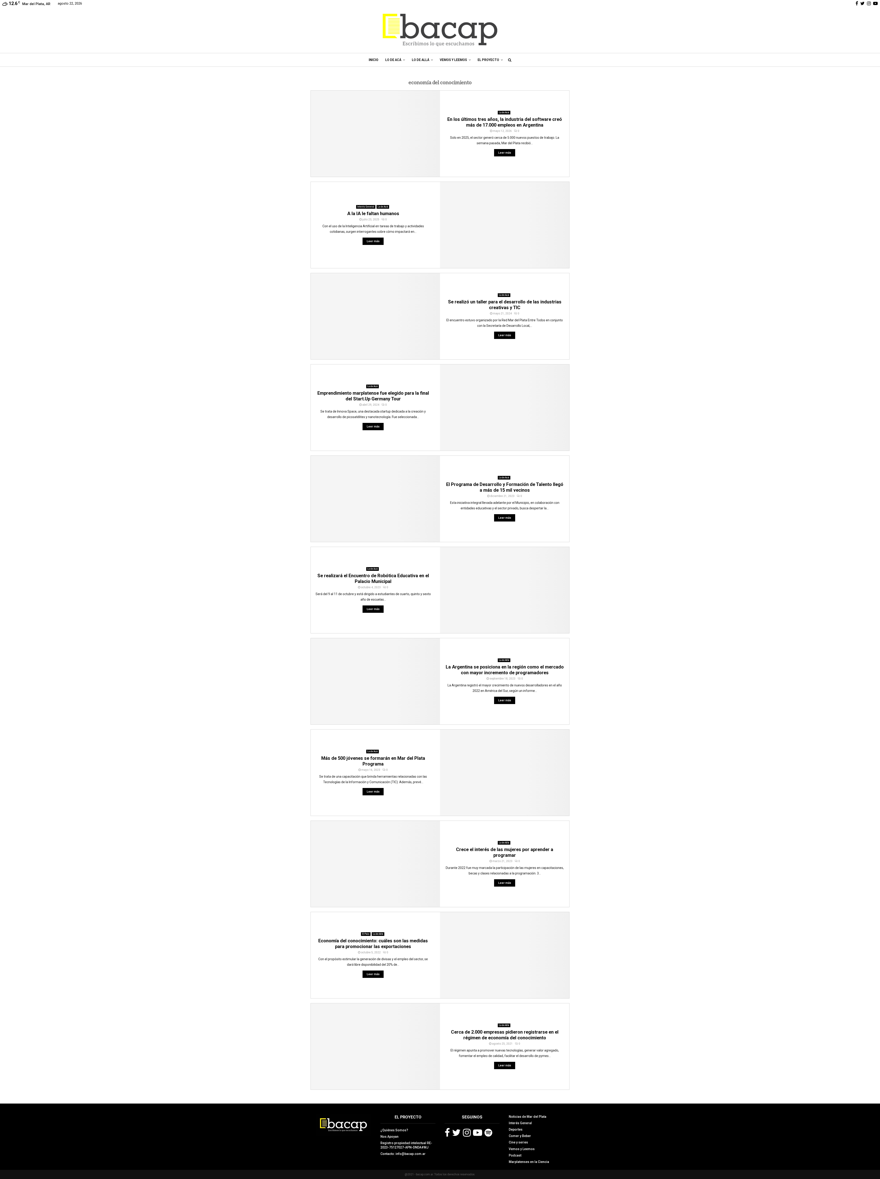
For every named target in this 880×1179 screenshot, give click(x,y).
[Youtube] (477, 1132)
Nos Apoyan (389, 1136)
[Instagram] (467, 1132)
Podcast (515, 1155)
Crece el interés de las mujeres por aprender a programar (504, 852)
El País (365, 934)
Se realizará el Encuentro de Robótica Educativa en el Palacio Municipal (373, 578)
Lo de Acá (393, 60)
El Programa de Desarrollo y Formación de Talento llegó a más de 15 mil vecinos (504, 487)
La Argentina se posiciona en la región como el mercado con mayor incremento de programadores (505, 669)
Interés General (365, 206)
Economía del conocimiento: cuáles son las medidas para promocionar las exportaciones (373, 943)
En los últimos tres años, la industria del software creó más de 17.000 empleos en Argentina (504, 122)
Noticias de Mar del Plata (527, 1116)
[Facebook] (447, 1132)
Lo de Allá (420, 60)
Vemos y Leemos (453, 60)
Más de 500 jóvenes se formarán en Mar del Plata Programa (373, 761)
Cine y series (518, 1142)
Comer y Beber (520, 1136)
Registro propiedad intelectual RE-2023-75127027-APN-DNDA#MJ (406, 1145)
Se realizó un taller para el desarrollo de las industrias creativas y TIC (504, 304)
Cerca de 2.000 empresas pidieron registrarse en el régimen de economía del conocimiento (504, 1034)
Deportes (515, 1129)
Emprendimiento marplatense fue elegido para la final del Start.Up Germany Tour (373, 396)
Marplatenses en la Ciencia (529, 1162)
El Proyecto (488, 60)
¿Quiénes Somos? (394, 1130)
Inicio (373, 60)
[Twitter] (456, 1132)
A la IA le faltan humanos (373, 213)
